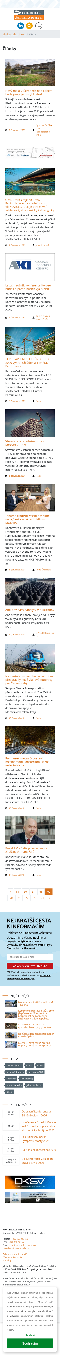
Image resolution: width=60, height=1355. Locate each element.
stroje (9, 1091)
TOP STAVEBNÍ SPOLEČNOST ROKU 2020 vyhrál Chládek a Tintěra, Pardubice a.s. (29, 362)
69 (48, 891)
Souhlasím (30, 1343)
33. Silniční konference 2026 (39, 1150)
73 (34, 898)
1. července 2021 (17, 634)
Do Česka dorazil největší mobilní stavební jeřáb (36, 1035)
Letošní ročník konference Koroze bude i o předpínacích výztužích (28, 287)
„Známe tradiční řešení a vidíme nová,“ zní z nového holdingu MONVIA (27, 519)
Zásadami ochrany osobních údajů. (28, 977)
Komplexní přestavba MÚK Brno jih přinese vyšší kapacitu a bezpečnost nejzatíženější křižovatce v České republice (36, 1014)
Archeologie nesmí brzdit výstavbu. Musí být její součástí (35, 1026)
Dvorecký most (14, 1065)
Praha (29, 1065)
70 (11, 898)
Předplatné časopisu (13, 1257)
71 (19, 898)
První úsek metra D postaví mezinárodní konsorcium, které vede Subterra (27, 761)
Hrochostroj (27, 1078)
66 (25, 891)
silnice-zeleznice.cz (14, 34)
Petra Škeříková (43, 569)
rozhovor (11, 1078)
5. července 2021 (17, 245)
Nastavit (30, 1335)
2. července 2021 (17, 317)
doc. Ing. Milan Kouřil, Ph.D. (43, 317)
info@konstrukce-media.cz (23, 1244)
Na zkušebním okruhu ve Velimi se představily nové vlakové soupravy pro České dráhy (29, 679)
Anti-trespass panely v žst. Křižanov (29, 610)
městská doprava (15, 1072)
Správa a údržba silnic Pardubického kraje (44, 130)
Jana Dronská (42, 245)
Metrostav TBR (36, 1072)
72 (26, 898)
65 (17, 891)
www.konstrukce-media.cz (16, 1248)
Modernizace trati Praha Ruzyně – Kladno (35, 1003)
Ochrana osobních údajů (15, 1254)
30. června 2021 (16, 718)
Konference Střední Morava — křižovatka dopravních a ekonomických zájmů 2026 (39, 1126)
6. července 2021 (17, 130)
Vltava (40, 1065)
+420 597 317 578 (20, 1238)
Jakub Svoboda (34, 1085)
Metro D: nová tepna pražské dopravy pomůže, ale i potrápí (35, 1044)
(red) (38, 401)
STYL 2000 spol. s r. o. (45, 634)
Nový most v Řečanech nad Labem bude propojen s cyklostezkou (28, 92)
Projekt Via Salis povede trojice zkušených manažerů (26, 850)
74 (42, 898)
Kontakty (7, 1260)
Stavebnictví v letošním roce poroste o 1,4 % (24, 443)
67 (33, 891)
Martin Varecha (14, 1085)
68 (41, 891)
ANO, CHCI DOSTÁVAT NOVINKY (30, 965)
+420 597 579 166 (15, 1241)
